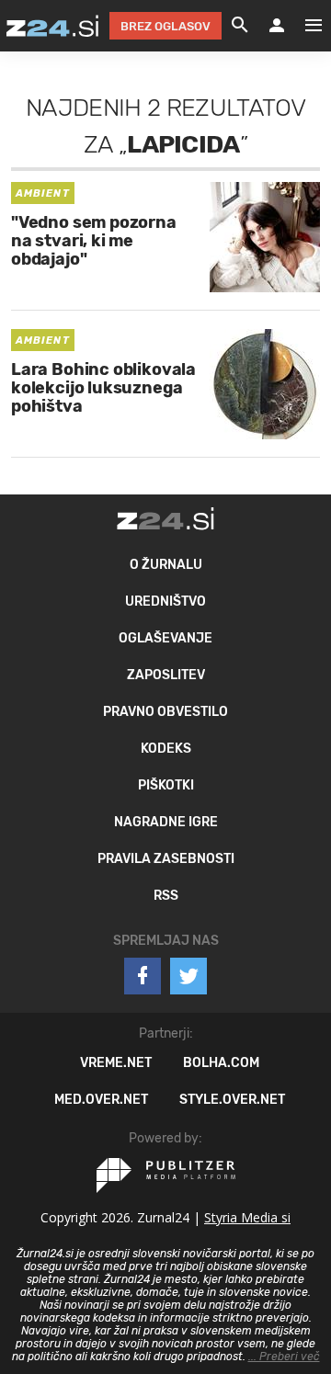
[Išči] (240, 25)
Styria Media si (247, 1217)
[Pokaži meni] (304, 25)
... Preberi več (284, 1356)
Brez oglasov (165, 26)
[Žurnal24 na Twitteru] (188, 976)
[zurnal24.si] (52, 25)
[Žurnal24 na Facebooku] (142, 976)
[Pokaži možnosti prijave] (276, 25)
